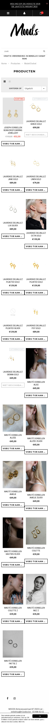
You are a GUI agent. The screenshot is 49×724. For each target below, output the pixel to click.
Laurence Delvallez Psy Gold (36, 326)
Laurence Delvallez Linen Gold (36, 177)
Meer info (21, 722)
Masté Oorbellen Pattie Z (13, 662)
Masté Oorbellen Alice (36, 383)
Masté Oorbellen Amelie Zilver (36, 496)
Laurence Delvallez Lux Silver (13, 224)
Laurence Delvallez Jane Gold (13, 177)
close (47, 3)
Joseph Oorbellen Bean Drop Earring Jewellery (13, 130)
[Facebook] (7, 698)
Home (4, 63)
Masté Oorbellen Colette (36, 549)
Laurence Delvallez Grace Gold (36, 122)
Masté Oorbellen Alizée (13, 436)
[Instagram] (14, 698)
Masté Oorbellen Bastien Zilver (13, 552)
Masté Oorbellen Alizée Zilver (36, 439)
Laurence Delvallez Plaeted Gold (13, 280)
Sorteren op (15, 88)
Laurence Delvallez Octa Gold (36, 234)
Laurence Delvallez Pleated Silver (13, 326)
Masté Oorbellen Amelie (13, 492)
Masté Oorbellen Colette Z (13, 609)
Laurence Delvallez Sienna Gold (13, 373)
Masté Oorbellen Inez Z (36, 609)
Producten (15, 63)
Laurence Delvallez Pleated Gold (36, 280)
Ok (40, 716)
